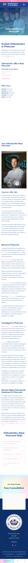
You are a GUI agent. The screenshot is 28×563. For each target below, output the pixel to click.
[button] (24, 442)
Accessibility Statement (21, 554)
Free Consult (7, 561)
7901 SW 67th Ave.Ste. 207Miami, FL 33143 (14, 536)
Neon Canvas (20, 556)
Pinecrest (4, 56)
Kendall (12, 56)
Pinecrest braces (6, 283)
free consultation (13, 379)
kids (21, 252)
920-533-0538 (5, 78)
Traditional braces (6, 260)
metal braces (12, 296)
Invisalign (4, 252)
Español (15, 1)
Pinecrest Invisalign (9, 326)
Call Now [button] (14, 542)
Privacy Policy (9, 556)
